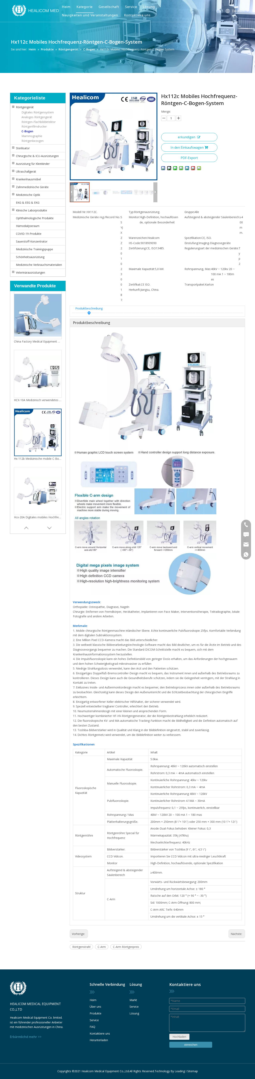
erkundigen (186, 137)
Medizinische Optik (28, 195)
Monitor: (134, 217)
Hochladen (179, 1037)
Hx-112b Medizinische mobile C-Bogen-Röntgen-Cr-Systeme (38, 458)
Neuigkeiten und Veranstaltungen (90, 15)
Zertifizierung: (137, 248)
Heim (66, 7)
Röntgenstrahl (81, 947)
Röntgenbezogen (33, 141)
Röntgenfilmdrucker (34, 126)
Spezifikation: (192, 238)
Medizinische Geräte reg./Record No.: (97, 217)
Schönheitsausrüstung (30, 257)
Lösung (149, 7)
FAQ (92, 1027)
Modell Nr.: (80, 212)
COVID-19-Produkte (28, 234)
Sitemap (192, 1071)
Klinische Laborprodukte (31, 210)
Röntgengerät (25, 107)
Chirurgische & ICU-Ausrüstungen (37, 156)
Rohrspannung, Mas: (197, 269)
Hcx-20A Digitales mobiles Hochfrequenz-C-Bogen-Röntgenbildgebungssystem (38, 517)
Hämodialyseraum (27, 226)
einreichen (190, 1045)
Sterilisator (23, 148)
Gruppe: (189, 212)
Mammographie (32, 136)
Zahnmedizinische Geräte (32, 187)
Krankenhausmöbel (28, 179)
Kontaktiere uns (137, 15)
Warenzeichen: (138, 238)
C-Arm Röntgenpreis (126, 947)
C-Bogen (27, 131)
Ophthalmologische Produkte (35, 218)
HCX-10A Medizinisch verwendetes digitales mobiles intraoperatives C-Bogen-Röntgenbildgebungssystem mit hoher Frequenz (38, 400)
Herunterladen (99, 1040)
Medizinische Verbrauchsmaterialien (39, 265)
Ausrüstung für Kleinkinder (33, 164)
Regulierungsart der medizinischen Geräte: (211, 248)
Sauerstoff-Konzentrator (31, 241)
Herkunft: (134, 290)
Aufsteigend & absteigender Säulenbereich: (212, 217)
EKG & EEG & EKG (27, 202)
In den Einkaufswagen (187, 147)
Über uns (95, 1006)
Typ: (131, 212)
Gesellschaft (109, 7)
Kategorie (84, 7)
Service (131, 7)
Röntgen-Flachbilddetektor (39, 122)
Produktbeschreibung (89, 308)
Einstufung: (191, 243)
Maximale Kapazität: (142, 269)
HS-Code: (135, 243)
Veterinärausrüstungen (30, 272)
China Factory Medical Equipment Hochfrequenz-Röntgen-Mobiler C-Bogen (38, 341)
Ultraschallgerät (26, 171)
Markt (133, 1000)
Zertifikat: (135, 284)
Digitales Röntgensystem (38, 112)
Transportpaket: (194, 284)
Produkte (95, 1013)
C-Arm (102, 947)
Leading (180, 1071)
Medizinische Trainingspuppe (34, 249)
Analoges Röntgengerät (37, 117)
